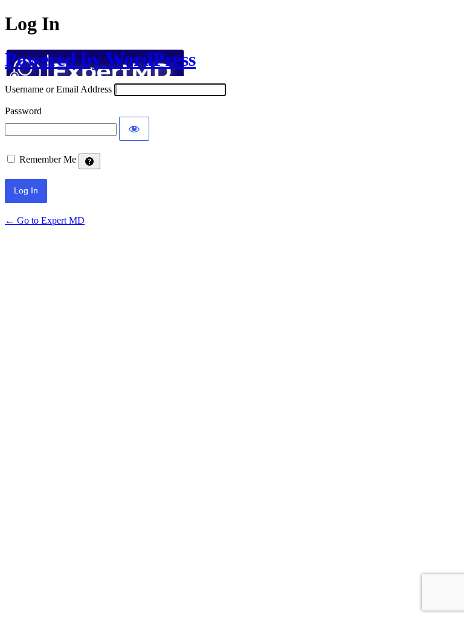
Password (23, 111)
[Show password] (134, 129)
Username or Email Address (58, 89)
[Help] (89, 161)
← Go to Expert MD (45, 220)
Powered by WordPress (100, 59)
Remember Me (47, 159)
